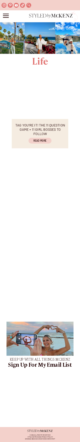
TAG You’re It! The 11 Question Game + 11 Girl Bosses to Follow (40, 129)
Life (40, 62)
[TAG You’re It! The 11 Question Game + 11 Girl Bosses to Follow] (40, 98)
